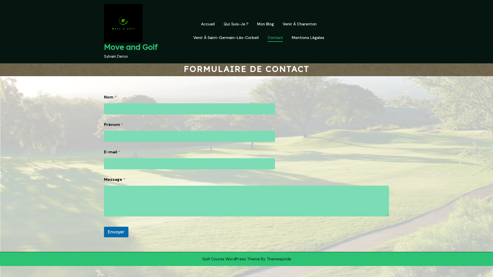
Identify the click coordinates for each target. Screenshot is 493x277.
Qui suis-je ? (236, 24)
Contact (275, 37)
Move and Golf (131, 47)
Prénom (113, 124)
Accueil (208, 24)
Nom (110, 97)
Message (114, 179)
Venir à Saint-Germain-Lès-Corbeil (226, 37)
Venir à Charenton (300, 24)
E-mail (112, 152)
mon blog (265, 24)
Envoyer (116, 232)
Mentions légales (308, 37)
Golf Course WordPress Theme (231, 259)
